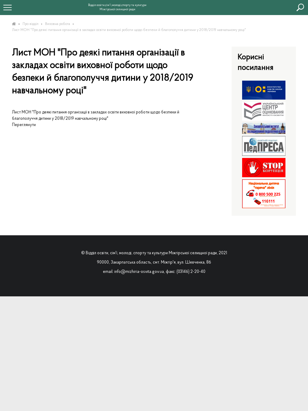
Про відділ (30, 24)
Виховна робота (57, 24)
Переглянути (24, 125)
